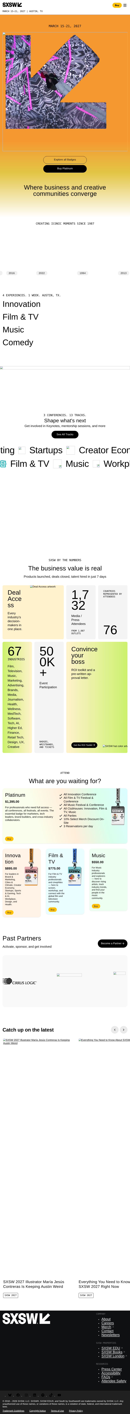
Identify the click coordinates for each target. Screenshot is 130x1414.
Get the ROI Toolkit (83, 745)
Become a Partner (111, 943)
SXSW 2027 (11, 1295)
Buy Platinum (65, 168)
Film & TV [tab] (21, 318)
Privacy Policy (76, 1410)
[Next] (123, 1030)
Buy (117, 5)
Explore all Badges (65, 159)
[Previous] (115, 1030)
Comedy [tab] (18, 343)
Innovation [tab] (22, 305)
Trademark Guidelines (13, 1410)
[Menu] (124, 5)
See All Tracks (65, 434)
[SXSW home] (12, 5)
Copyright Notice (37, 1410)
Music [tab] (13, 330)
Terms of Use (57, 1410)
